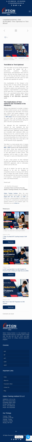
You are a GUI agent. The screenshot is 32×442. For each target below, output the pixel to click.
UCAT (17, 196)
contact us (16, 203)
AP (14, 196)
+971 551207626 (21, 1)
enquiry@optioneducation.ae (17, 3)
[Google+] (14, 5)
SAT (5, 147)
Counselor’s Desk (8, 384)
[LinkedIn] (20, 5)
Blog (5, 390)
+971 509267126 (12, 1)
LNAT (24, 196)
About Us (6, 380)
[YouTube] (18, 5)
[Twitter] (16, 5)
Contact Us (6, 387)
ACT (9, 147)
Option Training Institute (11, 193)
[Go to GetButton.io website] (28, 440)
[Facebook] (11, 5)
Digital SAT (7, 196)
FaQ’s (5, 377)
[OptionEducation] (16, 11)
